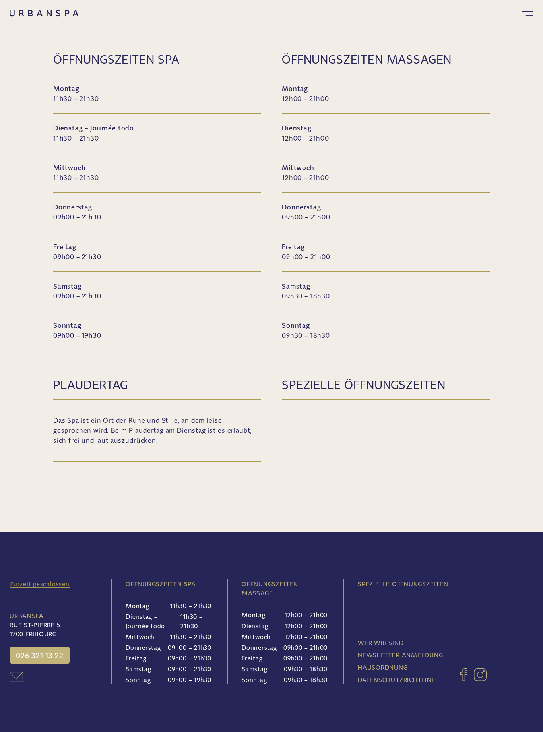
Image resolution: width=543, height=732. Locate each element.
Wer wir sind (380, 642)
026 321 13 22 (40, 655)
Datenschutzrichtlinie (397, 679)
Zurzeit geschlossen (40, 583)
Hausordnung (382, 667)
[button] (527, 13)
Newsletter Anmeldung (400, 654)
